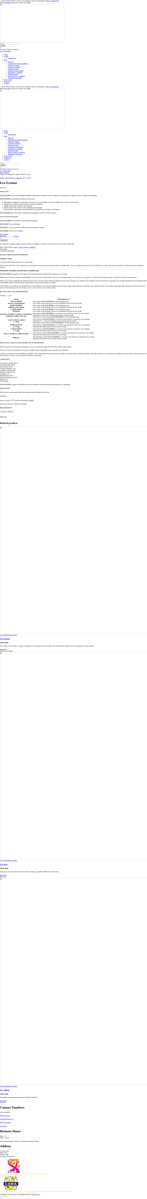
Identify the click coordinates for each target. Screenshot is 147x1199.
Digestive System (13, 65)
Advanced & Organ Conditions (18, 63)
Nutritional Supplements (15, 71)
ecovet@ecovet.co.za (6, 1119)
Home (6, 54)
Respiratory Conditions (15, 72)
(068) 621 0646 (5, 1116)
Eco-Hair (4, 864)
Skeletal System (13, 74)
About (6, 56)
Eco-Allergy (5, 1090)
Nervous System (13, 69)
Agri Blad (3, 1126)
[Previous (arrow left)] (1, 1198)
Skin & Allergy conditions (13, 178)
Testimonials (12, 58)
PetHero (37, 244)
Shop (5, 60)
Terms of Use (35, 1194)
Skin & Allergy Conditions (16, 76)
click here (7, 2)
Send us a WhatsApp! (52, 1)
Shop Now (3, 649)
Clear (17, 236)
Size (1, 236)
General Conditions (14, 67)
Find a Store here (5, 1122)
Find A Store (8, 80)
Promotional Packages (15, 78)
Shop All (11, 62)
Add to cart (4, 240)
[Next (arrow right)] (3, 1198)
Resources (7, 81)
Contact (6, 83)
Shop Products (4, 172)
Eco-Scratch (5, 639)
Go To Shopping (5, 51)
